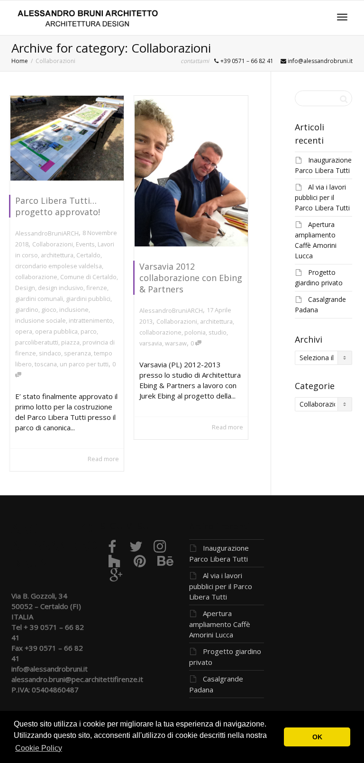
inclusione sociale (40, 320)
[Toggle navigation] (342, 17)
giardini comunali (39, 298)
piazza (70, 342)
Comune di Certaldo (88, 276)
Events (85, 244)
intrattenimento (91, 320)
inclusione (74, 309)
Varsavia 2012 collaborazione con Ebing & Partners (190, 278)
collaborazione (36, 276)
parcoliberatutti (36, 342)
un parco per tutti (84, 364)
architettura (57, 255)
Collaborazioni (52, 244)
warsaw (176, 343)
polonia (195, 332)
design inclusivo (60, 287)
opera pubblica (56, 331)
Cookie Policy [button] (38, 748)
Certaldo (88, 255)
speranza (77, 353)
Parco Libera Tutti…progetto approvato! (57, 206)
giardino (26, 309)
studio (218, 332)
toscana (46, 364)
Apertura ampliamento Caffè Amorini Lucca (219, 624)
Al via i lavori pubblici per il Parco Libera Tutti (322, 197)
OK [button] (317, 737)
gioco (48, 309)
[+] (67, 138)
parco (89, 331)
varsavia (150, 343)
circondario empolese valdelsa (58, 266)
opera (23, 331)
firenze (96, 287)
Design (25, 287)
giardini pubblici (88, 298)
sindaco (50, 353)
